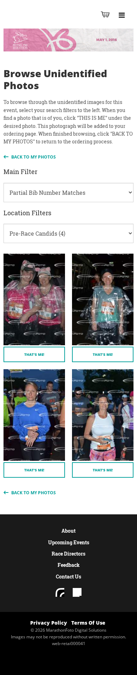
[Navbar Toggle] (121, 15)
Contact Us (68, 576)
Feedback (69, 565)
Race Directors (68, 553)
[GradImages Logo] (40, 21)
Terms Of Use (88, 622)
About (68, 530)
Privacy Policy (48, 622)
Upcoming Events (68, 542)
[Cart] (105, 14)
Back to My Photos (33, 157)
